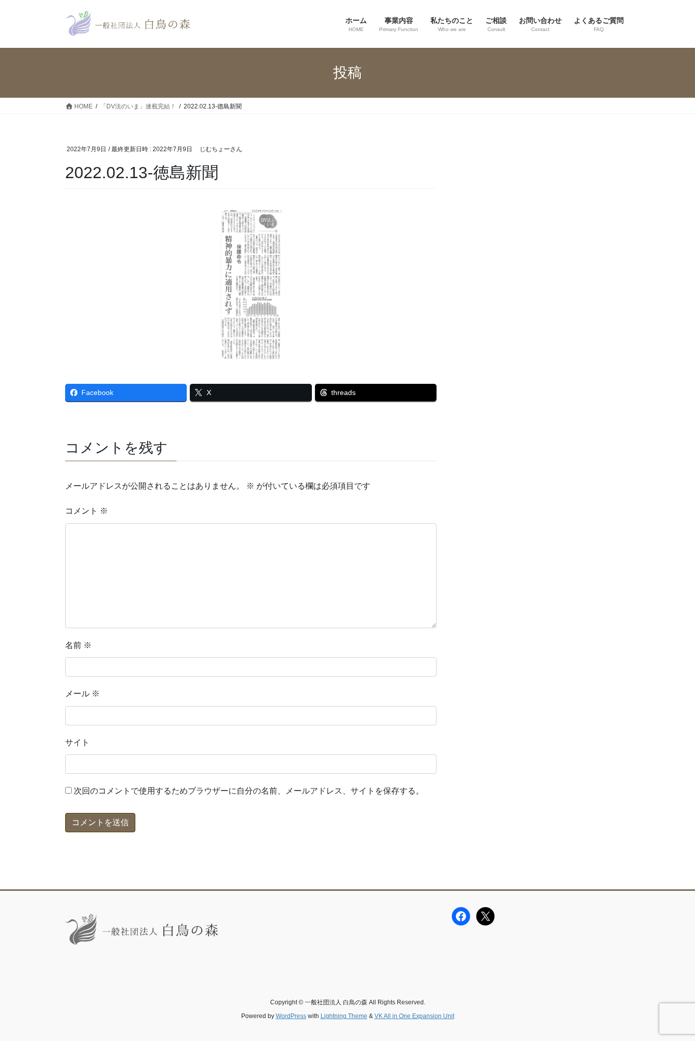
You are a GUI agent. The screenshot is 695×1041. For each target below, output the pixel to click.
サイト (77, 742)
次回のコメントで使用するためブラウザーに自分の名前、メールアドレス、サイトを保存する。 (249, 790)
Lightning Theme (344, 1016)
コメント (86, 511)
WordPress (291, 1016)
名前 (78, 645)
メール (82, 693)
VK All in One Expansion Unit (414, 1016)
